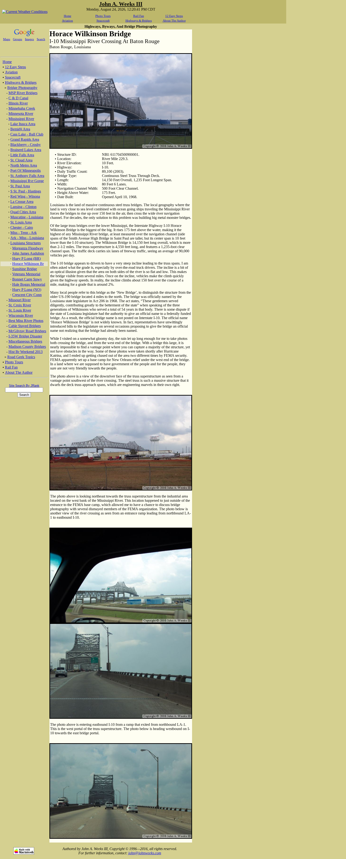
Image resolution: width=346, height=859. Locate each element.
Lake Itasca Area (22, 124)
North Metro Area (23, 165)
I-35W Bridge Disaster (25, 336)
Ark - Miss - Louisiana (27, 238)
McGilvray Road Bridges (27, 331)
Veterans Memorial (26, 274)
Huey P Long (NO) (26, 290)
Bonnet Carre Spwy (27, 279)
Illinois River (18, 103)
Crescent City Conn (27, 295)
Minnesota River (20, 114)
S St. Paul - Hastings (25, 191)
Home (67, 16)
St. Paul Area (20, 186)
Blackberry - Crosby (25, 145)
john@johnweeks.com (144, 853)
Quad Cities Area (23, 212)
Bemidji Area (20, 129)
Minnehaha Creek (21, 108)
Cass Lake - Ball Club (26, 134)
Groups (17, 39)
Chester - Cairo (21, 227)
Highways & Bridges (138, 20)
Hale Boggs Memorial (28, 284)
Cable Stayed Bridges (24, 326)
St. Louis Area (21, 222)
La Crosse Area (21, 202)
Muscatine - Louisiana (26, 217)
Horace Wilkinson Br (28, 264)
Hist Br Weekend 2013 (25, 352)
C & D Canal (18, 98)
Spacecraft (103, 20)
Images (29, 39)
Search (41, 39)
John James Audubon (28, 253)
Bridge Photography (22, 88)
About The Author (174, 20)
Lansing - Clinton (23, 207)
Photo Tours (103, 16)
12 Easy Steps (174, 16)
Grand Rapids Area (24, 139)
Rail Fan (138, 16)
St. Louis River (19, 310)
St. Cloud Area (21, 160)
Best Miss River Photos (25, 321)
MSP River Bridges (22, 93)
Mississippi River (21, 119)
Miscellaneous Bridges (25, 341)
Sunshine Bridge (24, 269)
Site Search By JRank (24, 385)
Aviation (67, 20)
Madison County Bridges (27, 347)
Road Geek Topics (21, 357)
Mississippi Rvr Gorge (27, 181)
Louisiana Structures (25, 243)
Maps (6, 39)
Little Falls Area (22, 155)
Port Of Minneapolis (25, 171)
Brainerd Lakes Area (25, 150)
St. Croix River (19, 305)
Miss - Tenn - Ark (23, 233)
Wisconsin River (20, 315)
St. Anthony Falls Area (27, 176)
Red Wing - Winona (25, 196)
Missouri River (19, 300)
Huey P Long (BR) (26, 259)
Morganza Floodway (27, 248)
